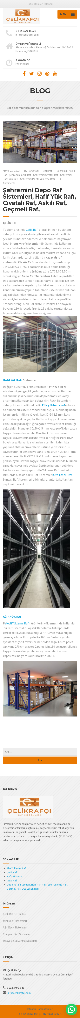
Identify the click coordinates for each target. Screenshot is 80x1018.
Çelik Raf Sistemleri (14, 914)
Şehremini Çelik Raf (20, 175)
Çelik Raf (32, 229)
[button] (71, 1009)
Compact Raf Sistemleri (17, 934)
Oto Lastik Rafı (63, 475)
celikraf (47, 171)
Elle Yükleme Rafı (16, 868)
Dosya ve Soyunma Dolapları (20, 941)
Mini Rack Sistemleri (15, 921)
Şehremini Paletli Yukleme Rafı (37, 179)
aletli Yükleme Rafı (17, 623)
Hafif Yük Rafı (14, 876)
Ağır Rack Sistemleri (15, 927)
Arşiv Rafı (12, 880)
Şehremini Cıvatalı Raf (45, 175)
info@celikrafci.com (19, 993)
